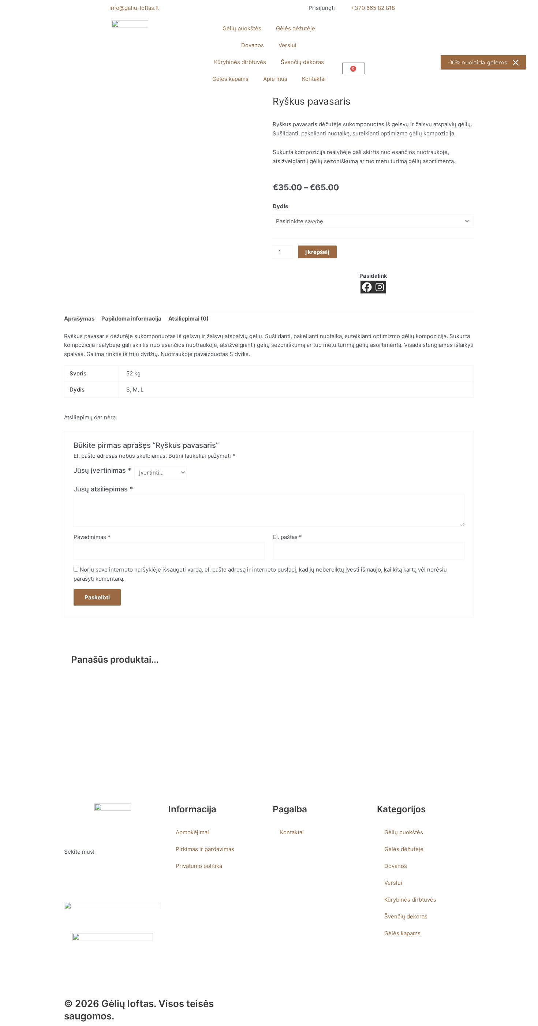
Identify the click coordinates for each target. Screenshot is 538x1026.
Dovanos (252, 45)
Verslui (287, 45)
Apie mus (275, 78)
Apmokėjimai (192, 832)
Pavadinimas (92, 536)
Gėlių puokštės (242, 28)
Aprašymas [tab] (79, 318)
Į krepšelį (317, 251)
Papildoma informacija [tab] (131, 318)
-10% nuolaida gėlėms (477, 62)
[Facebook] (366, 287)
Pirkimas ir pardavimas (205, 849)
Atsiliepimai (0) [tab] (188, 318)
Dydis (280, 206)
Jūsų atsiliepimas (103, 489)
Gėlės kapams (230, 78)
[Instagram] (379, 287)
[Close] (516, 62)
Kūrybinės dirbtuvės (240, 62)
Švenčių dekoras (302, 62)
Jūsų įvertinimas (102, 470)
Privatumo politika (199, 865)
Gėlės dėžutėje (295, 28)
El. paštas (287, 536)
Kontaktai (314, 78)
